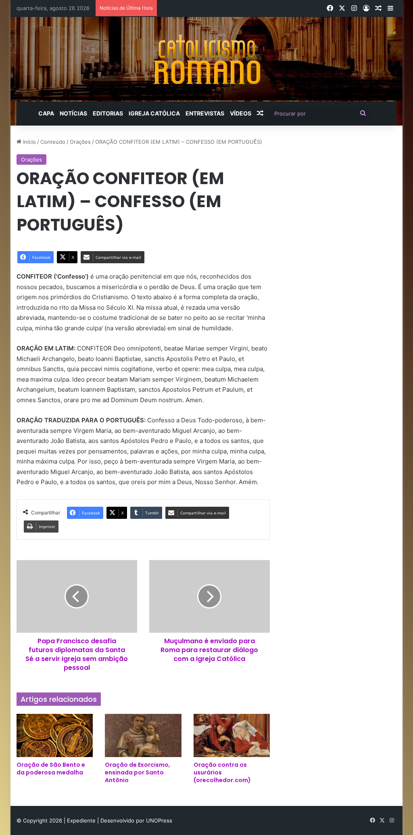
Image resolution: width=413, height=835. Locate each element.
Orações (80, 141)
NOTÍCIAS (73, 113)
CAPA (46, 113)
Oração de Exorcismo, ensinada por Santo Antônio (137, 772)
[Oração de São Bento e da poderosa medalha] (55, 735)
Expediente (82, 820)
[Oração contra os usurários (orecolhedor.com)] (232, 735)
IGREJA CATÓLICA (154, 113)
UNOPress (159, 820)
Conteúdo (52, 141)
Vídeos (240, 113)
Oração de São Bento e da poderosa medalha (51, 768)
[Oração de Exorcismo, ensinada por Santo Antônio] (143, 735)
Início (28, 141)
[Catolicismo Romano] (206, 59)
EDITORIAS (108, 113)
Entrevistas (205, 113)
